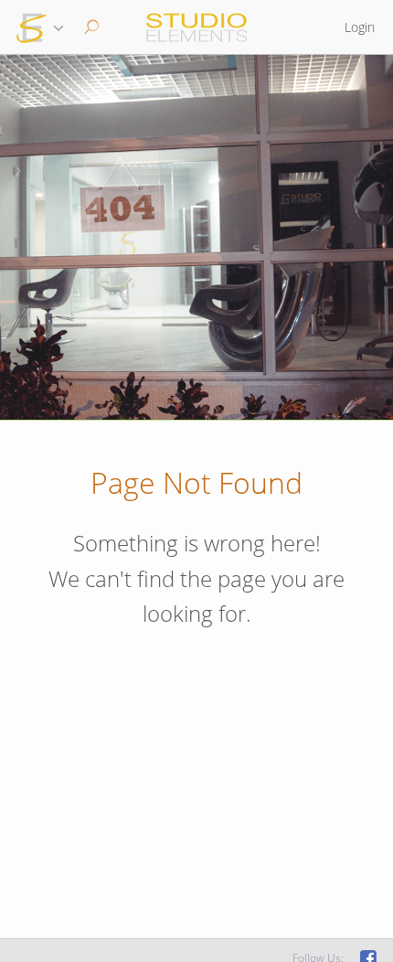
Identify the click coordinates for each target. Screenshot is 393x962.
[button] (89, 27)
